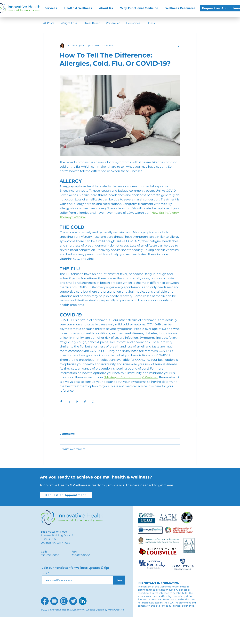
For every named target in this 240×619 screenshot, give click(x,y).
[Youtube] (54, 601)
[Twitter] (73, 601)
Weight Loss (69, 23)
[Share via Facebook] (61, 401)
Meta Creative (116, 609)
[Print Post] (93, 401)
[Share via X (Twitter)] (69, 401)
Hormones (133, 23)
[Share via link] (85, 401)
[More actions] (178, 46)
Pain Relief (113, 23)
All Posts (48, 23)
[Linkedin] (83, 601)
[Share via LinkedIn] (77, 401)
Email (45, 573)
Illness (151, 23)
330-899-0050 (50, 555)
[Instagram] (64, 601)
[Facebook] (45, 601)
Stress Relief (91, 23)
